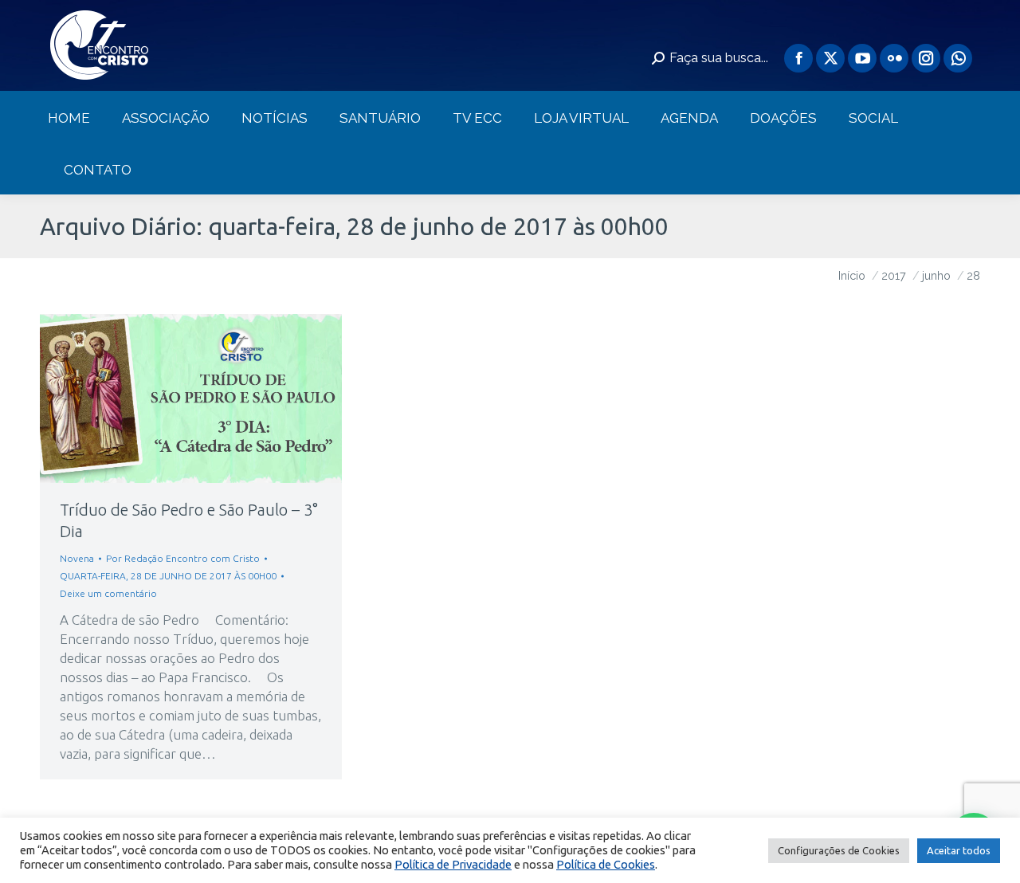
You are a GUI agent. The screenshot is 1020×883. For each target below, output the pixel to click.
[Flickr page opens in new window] (894, 58)
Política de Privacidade (453, 864)
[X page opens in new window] (830, 58)
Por (183, 558)
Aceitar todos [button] (959, 850)
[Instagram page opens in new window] (926, 58)
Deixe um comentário (108, 593)
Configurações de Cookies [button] (839, 850)
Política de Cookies (605, 864)
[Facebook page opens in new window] (798, 58)
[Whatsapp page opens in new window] (958, 58)
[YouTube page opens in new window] (862, 58)
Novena (77, 558)
